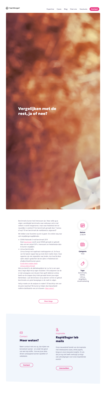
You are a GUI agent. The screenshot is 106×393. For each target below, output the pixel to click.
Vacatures (83, 9)
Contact (94, 9)
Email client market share (28, 263)
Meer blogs (48, 301)
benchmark (28, 242)
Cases (59, 9)
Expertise (50, 9)
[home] (13, 8)
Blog (65, 9)
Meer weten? (49, 288)
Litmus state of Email (27, 266)
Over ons (73, 9)
